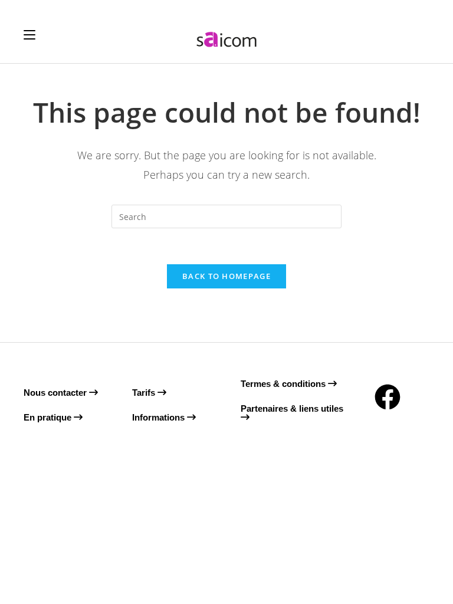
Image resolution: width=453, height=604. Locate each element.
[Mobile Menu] (29, 34)
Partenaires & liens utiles (292, 408)
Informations (159, 417)
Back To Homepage (226, 276)
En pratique (49, 417)
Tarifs (144, 393)
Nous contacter (56, 393)
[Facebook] (388, 397)
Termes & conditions (284, 384)
